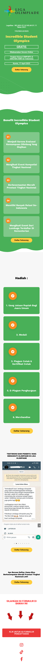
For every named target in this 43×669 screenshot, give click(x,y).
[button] (4, 501)
